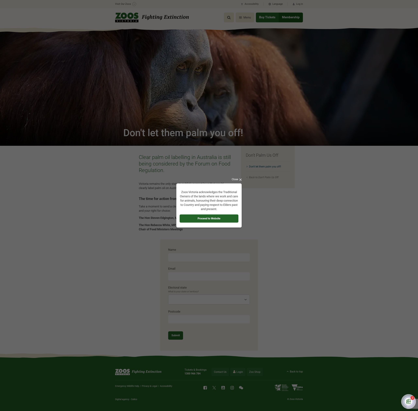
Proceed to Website (209, 218)
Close (235, 179)
